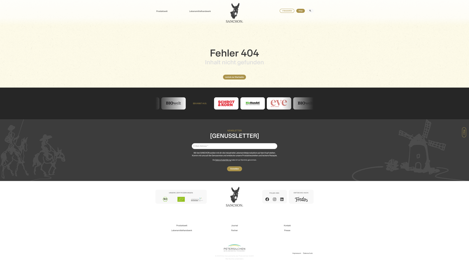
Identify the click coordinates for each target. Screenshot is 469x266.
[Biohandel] (230, 103)
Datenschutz (308, 253)
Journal (234, 225)
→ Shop (464, 132)
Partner (234, 230)
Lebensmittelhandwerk (200, 11)
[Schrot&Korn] (203, 103)
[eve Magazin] (256, 103)
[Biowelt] (282, 103)
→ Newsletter (287, 11)
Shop (300, 11)
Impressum (297, 253)
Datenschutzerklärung (223, 160)
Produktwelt (162, 11)
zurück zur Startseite (234, 77)
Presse (287, 230)
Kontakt (287, 225)
